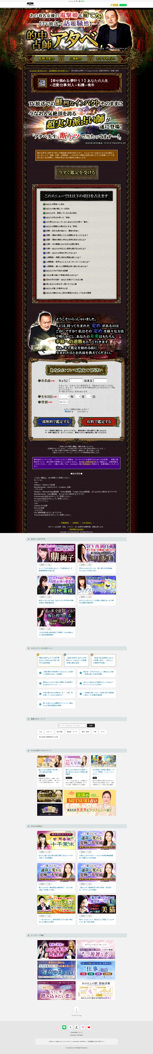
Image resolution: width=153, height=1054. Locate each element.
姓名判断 (59, 732)
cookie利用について (76, 1032)
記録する (70, 411)
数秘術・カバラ (72, 732)
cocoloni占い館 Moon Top (38, 71)
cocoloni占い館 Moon (76, 1035)
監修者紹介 (65, 523)
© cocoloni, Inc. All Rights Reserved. (76, 1048)
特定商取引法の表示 (76, 529)
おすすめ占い (87, 523)
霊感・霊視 (85, 732)
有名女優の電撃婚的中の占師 (48, 737)
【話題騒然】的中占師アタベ (58, 71)
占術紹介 (76, 523)
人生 (40, 732)
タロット (49, 732)
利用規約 (86, 464)
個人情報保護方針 (89, 462)
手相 (94, 732)
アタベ (103, 732)
